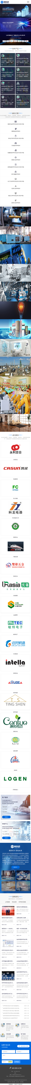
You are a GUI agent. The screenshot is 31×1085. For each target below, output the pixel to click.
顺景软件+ (16, 867)
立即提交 (17, 1062)
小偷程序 (16, 1084)
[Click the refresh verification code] (10, 1062)
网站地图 (13, 1081)
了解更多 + (6, 817)
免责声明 (9, 1081)
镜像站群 (20, 1084)
